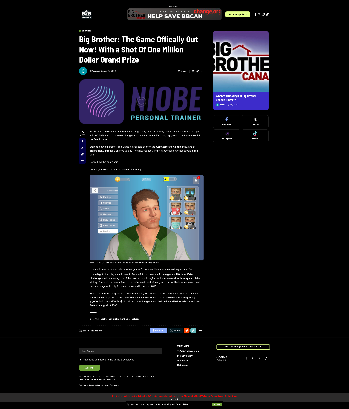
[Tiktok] (267, 14)
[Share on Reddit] (186, 330)
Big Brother (106, 318)
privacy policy (93, 385)
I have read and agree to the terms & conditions (108, 359)
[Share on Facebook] (189, 71)
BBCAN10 (86, 31)
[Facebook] (255, 14)
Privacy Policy (164, 404)
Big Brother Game (121, 318)
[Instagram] (263, 14)
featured (135, 318)
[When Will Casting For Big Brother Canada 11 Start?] (241, 61)
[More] (202, 71)
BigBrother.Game (99, 150)
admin (222, 105)
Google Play (180, 146)
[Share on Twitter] (193, 71)
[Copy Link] (197, 71)
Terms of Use (181, 404)
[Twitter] (259, 14)
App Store (162, 146)
